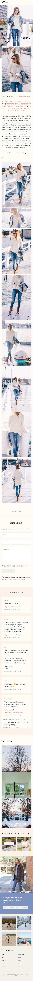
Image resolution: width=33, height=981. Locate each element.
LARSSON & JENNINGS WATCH (17, 108)
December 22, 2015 (10, 689)
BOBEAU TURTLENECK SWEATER (14, 102)
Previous (14, 511)
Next (20, 511)
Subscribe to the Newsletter (15, 907)
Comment (6, 549)
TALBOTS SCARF (21, 106)
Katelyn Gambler (9, 975)
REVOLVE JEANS (13, 104)
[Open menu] (30, 2)
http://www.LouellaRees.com (13, 712)
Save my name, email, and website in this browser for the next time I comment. (15, 566)
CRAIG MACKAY (24, 96)
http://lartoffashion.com (12, 607)
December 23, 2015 (10, 715)
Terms (26, 974)
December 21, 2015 (10, 609)
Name (5, 534)
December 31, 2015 (8, 727)
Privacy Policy (20, 974)
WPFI (16, 975)
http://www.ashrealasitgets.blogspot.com (17, 635)
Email (5, 542)
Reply (19, 609)
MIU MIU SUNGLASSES (16, 111)
